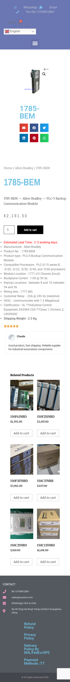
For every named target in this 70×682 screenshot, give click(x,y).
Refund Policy (30, 626)
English (14, 31)
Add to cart (30, 230)
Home (8, 168)
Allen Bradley (24, 168)
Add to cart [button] (21, 433)
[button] (35, 43)
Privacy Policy (30, 636)
